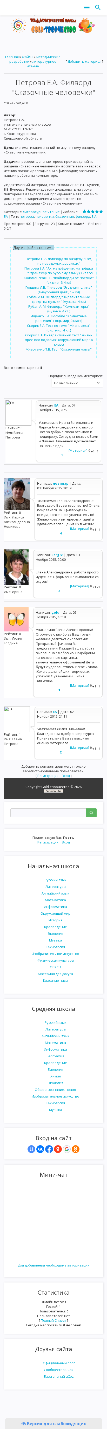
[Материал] (78, 450)
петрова (27, 216)
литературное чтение (41, 211)
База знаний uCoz (59, 1376)
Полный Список (53, 1320)
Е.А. (94, 216)
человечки (45, 216)
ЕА (6, 216)
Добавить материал (84, 61)
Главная (12, 56)
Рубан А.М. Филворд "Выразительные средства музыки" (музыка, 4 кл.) (58, 299)
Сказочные (64, 216)
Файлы (27, 56)
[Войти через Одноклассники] (75, 1149)
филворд (83, 216)
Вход (66, 842)
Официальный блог (59, 1363)
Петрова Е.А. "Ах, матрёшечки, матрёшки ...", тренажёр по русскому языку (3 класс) (58, 270)
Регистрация (47, 842)
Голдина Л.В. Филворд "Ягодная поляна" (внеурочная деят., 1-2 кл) (58, 289)
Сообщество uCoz (58, 1369)
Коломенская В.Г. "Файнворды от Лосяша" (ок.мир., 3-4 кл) (59, 280)
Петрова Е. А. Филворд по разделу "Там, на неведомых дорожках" (59, 261)
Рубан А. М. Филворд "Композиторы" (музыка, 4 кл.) (58, 308)
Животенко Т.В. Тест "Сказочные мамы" (59, 349)
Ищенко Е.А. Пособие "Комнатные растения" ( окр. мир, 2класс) (59, 318)
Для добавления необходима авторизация (53, 1265)
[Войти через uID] (31, 1149)
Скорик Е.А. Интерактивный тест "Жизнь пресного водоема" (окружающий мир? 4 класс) (59, 340)
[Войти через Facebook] (49, 1149)
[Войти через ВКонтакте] (40, 1149)
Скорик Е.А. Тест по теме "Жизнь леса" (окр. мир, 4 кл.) (58, 327)
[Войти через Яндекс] (58, 1149)
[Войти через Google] (67, 1149)
